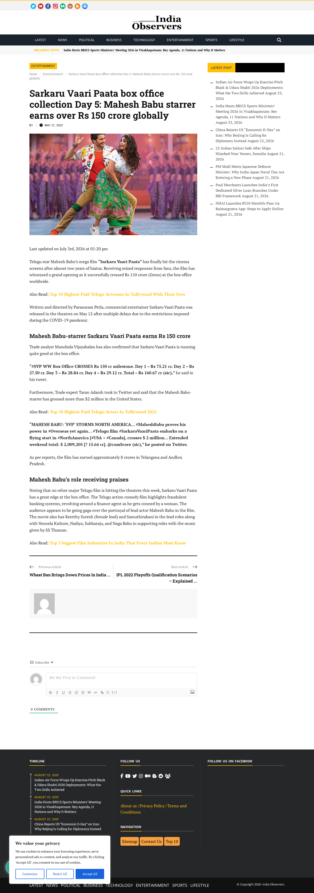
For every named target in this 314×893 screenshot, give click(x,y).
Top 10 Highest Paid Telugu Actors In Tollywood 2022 (103, 411)
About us (128, 805)
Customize (29, 874)
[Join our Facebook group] (168, 776)
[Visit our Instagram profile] (141, 776)
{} (108, 692)
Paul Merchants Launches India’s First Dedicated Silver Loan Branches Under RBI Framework (247, 190)
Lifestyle (236, 40)
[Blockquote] (89, 692)
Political (86, 40)
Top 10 (172, 841)
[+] (114, 692)
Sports (211, 40)
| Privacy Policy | (152, 805)
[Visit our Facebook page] (121, 776)
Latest (40, 40)
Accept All (90, 874)
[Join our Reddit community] (160, 776)
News (62, 40)
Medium (60, 3)
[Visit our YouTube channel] (128, 776)
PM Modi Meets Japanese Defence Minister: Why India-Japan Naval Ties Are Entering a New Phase (250, 172)
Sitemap (129, 841)
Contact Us (151, 841)
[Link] (102, 692)
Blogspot (76, 3)
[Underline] (63, 692)
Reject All (60, 874)
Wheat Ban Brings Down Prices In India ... (70, 574)
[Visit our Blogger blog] (154, 776)
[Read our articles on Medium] (148, 776)
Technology (144, 40)
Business (114, 40)
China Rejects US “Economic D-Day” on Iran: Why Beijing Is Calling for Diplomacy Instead (248, 135)
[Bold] (50, 692)
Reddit (68, 3)
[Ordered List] (76, 692)
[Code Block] (95, 692)
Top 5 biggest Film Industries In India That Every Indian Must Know (118, 543)
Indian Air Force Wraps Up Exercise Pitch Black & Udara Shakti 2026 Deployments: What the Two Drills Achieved (249, 87)
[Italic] (57, 692)
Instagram (53, 3)
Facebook (46, 3)
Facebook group (83, 3)
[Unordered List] (83, 692)
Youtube (39, 3)
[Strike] (70, 692)
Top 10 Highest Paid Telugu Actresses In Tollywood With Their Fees (117, 294)
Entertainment (180, 40)
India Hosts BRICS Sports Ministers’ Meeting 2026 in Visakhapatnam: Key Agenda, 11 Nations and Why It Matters (144, 50)
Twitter (31, 3)
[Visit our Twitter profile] (134, 776)
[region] (59, 860)
